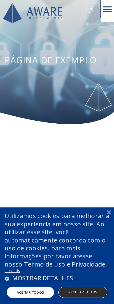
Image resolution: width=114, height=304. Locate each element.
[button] (57, 278)
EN (90, 9)
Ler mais (12, 270)
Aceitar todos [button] (30, 292)
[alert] (57, 255)
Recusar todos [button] (82, 292)
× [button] (108, 212)
